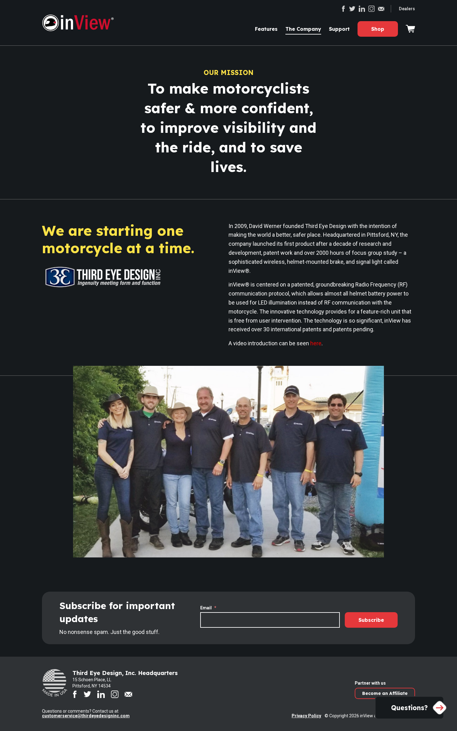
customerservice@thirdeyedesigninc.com (86, 715)
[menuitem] (266, 28)
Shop (377, 29)
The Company (303, 29)
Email (208, 607)
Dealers (407, 8)
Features (266, 29)
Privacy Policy (306, 715)
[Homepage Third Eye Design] (82, 23)
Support (339, 29)
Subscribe (371, 620)
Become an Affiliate (385, 693)
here (315, 343)
